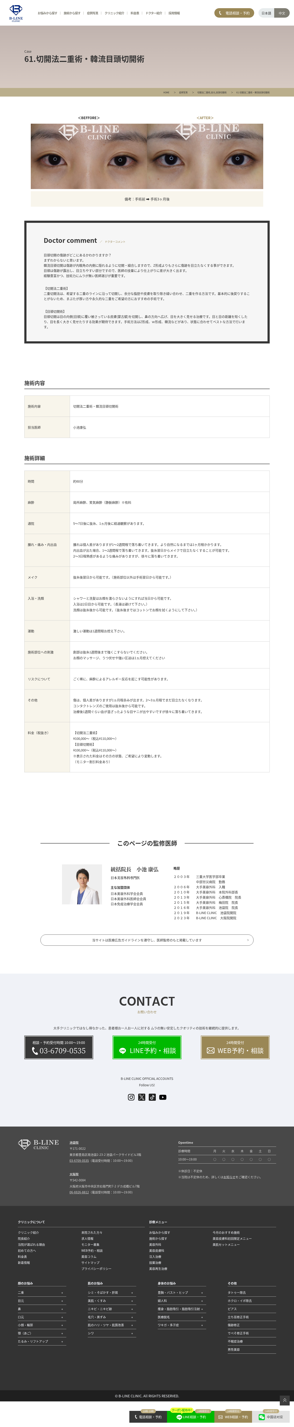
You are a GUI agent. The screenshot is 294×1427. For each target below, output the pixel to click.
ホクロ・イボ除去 (240, 1300)
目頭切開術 (221, 92)
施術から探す (72, 13)
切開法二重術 (203, 92)
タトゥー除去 (237, 1292)
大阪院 (74, 1174)
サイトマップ (90, 1262)
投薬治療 (155, 1262)
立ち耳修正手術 (238, 1317)
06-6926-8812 (79, 1192)
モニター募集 (90, 1244)
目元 (213, 92)
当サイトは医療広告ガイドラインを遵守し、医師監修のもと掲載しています (147, 940)
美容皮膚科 (156, 1250)
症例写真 (183, 92)
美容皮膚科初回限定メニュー (232, 1238)
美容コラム (88, 1256)
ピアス (232, 1309)
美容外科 (155, 1244)
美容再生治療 (158, 1268)
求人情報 (87, 1238)
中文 (282, 13)
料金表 (135, 13)
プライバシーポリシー (96, 1268)
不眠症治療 (235, 1341)
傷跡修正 (234, 1325)
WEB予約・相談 (92, 1250)
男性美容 (234, 1349)
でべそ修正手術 (238, 1333)
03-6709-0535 (79, 1160)
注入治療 (155, 1256)
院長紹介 (24, 1238)
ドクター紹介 (153, 13)
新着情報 (24, 1262)
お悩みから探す (47, 13)
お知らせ (229, 1177)
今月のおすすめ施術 (226, 1232)
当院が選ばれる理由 (31, 1244)
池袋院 (74, 1142)
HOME (166, 92)
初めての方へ (27, 1250)
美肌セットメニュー (226, 1244)
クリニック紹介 (28, 1232)
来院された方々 (91, 1232)
